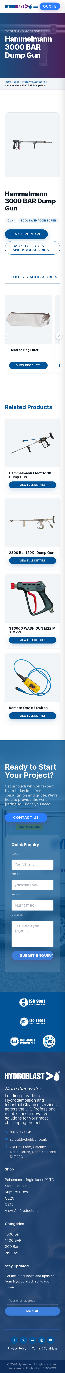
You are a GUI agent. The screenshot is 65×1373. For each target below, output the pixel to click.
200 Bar (11, 1246)
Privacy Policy (17, 1348)
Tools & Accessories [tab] (34, 277)
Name (16, 854)
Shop (17, 81)
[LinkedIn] (32, 1340)
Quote (50, 6)
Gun (11, 220)
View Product (28, 365)
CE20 (9, 1198)
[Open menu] (36, 6)
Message (17, 915)
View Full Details (33, 484)
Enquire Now (26, 234)
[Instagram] (41, 1340)
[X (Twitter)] (23, 1340)
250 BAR (12, 1253)
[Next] (59, 335)
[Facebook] (14, 1340)
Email (16, 874)
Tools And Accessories (34, 81)
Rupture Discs (16, 1192)
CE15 (9, 1204)
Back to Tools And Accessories (30, 248)
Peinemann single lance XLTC (29, 1179)
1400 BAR (13, 1240)
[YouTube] (51, 1340)
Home (8, 81)
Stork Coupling (17, 1185)
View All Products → (22, 1210)
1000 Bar (12, 1234)
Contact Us (26, 817)
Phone (16, 894)
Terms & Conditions (44, 1348)
